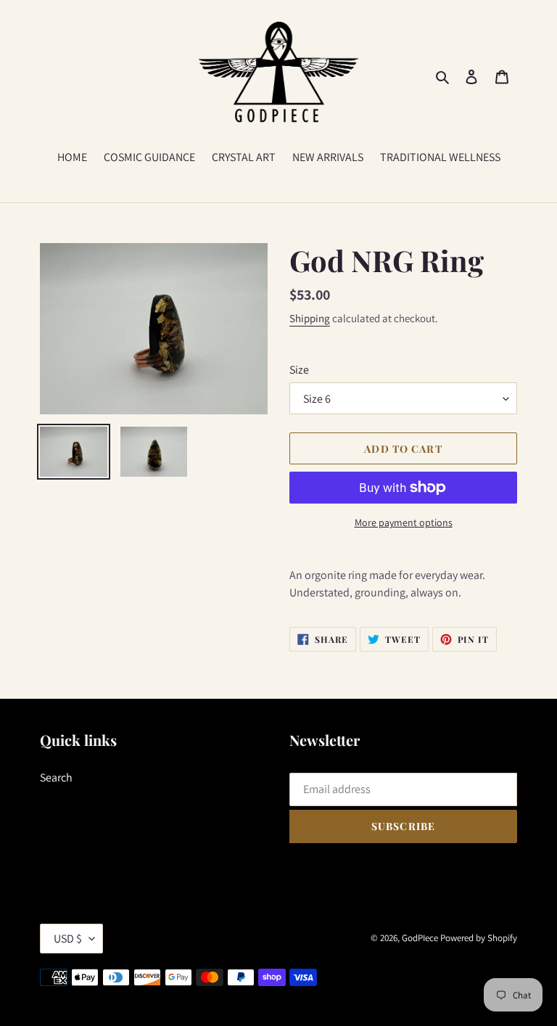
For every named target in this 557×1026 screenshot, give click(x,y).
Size (299, 369)
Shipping (309, 318)
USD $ (68, 938)
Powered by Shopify (478, 938)
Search (56, 777)
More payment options (404, 522)
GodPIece (420, 938)
